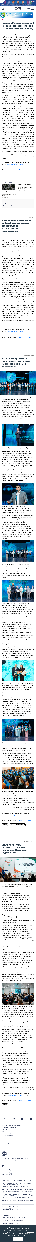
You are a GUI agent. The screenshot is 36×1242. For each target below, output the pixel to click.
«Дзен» (21, 170)
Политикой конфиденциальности (21, 1235)
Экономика (4, 354)
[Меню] (32, 9)
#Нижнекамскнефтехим (18, 824)
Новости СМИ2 (8, 203)
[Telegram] (14, 1119)
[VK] (5, 1119)
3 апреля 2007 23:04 (29, 217)
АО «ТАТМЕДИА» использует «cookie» (11, 1216)
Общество (4, 19)
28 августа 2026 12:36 (29, 355)
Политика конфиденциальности (10, 1223)
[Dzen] (22, 1119)
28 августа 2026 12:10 (29, 841)
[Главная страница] (18, 8)
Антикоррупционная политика (10, 1212)
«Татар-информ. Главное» (15, 164)
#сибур (5, 824)
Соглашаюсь (18, 1238)
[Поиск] (3, 9)
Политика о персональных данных (11, 1209)
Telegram (28, 170)
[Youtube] (31, 1119)
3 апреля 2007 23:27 (29, 20)
